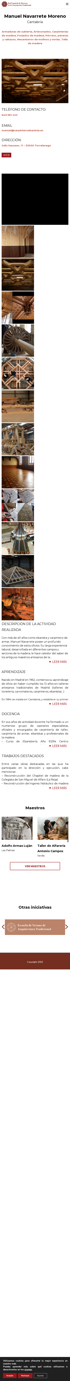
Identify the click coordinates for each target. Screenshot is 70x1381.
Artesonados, (43, 31)
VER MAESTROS (35, 866)
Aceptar (9, 1375)
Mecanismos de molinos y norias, (39, 39)
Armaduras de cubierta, (18, 31)
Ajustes (40, 1375)
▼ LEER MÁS (58, 661)
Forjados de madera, (31, 35)
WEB (6, 155)
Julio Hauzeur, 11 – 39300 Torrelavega (26, 145)
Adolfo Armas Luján (17, 846)
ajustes (28, 1369)
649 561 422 (10, 114)
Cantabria (35, 22)
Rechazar (25, 1375)
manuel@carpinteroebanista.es (22, 130)
